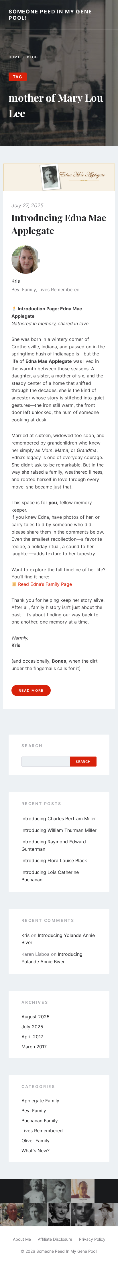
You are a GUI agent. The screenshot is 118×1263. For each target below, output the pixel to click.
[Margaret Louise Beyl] (35, 1190)
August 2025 (35, 1016)
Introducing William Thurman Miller (59, 830)
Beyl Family (23, 289)
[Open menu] (108, 15)
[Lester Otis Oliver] (106, 1214)
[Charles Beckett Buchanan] (11, 1214)
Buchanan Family (39, 1120)
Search (32, 745)
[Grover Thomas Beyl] (82, 1214)
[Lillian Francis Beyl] (59, 1214)
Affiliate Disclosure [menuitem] (55, 1239)
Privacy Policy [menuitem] (92, 1239)
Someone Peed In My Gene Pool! (50, 15)
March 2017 (34, 1046)
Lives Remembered (59, 289)
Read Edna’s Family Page (45, 584)
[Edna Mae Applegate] (35, 1214)
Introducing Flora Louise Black (54, 860)
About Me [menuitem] (22, 1239)
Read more (31, 690)
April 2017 (32, 1036)
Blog (32, 57)
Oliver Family (35, 1140)
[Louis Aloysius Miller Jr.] (82, 1190)
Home (14, 57)
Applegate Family (40, 1100)
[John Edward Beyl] (59, 1190)
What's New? (35, 1150)
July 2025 (32, 1026)
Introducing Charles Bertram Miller (58, 818)
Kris (15, 281)
